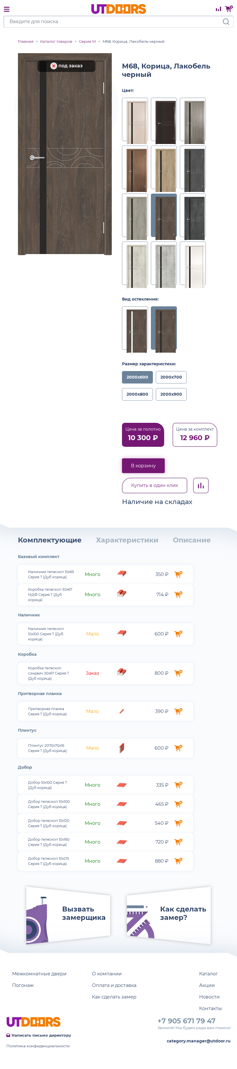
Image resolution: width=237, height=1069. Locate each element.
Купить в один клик (154, 485)
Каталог (208, 974)
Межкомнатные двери (39, 974)
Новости (209, 997)
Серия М (87, 41)
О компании (107, 974)
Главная (26, 41)
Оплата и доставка (114, 985)
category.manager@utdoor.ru (199, 1041)
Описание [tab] (192, 540)
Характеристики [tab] (127, 540)
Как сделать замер (114, 997)
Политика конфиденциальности (38, 1046)
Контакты (210, 1008)
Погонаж (23, 985)
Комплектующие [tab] (50, 540)
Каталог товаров (56, 41)
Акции (207, 985)
